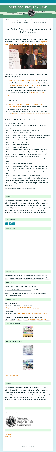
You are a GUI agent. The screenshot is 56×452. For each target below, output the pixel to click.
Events (25, 188)
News (34, 188)
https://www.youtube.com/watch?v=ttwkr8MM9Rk (31, 319)
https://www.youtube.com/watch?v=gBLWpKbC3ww (33, 313)
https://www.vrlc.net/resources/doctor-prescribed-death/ (31, 114)
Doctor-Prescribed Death (18, 188)
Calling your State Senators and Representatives (23, 80)
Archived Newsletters (11, 375)
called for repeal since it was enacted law (32, 44)
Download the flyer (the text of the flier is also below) (25, 104)
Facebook (8, 436)
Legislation (29, 188)
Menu (28, 1)
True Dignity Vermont (15, 107)
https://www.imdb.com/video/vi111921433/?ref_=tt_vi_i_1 (22, 308)
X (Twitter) (8, 434)
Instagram (8, 439)
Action (11, 188)
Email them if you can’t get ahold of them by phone (24, 85)
